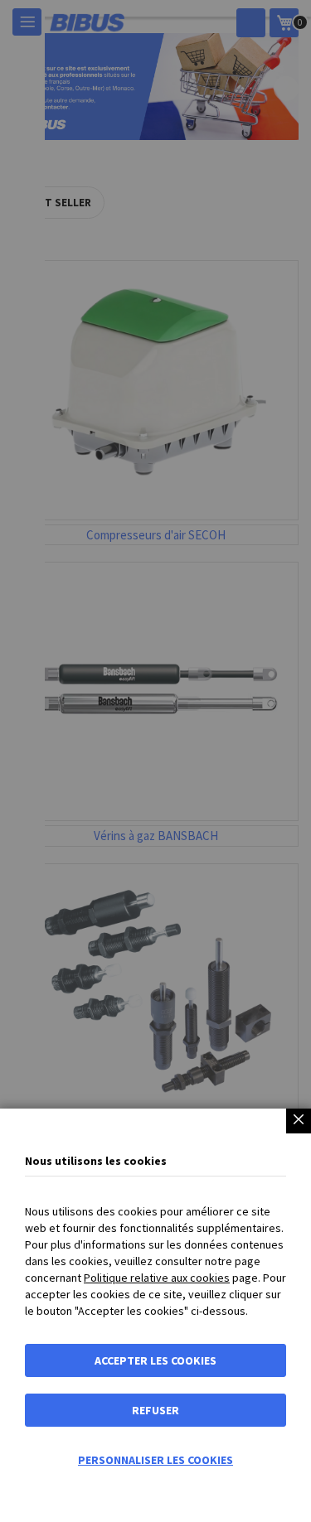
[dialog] (155, 761)
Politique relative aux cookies (157, 1277)
